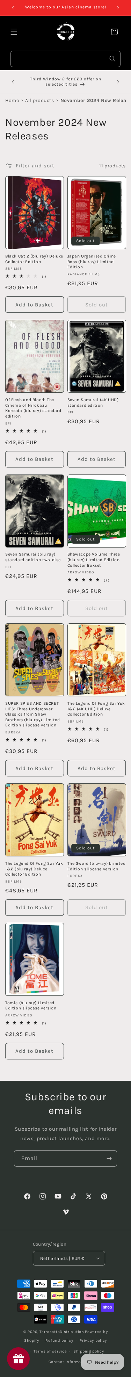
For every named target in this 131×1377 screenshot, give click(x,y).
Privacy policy (93, 1340)
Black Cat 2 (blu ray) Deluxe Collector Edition (34, 259)
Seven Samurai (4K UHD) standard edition (93, 402)
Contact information (69, 1362)
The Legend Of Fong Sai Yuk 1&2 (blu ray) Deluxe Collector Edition (34, 869)
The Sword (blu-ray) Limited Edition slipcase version (96, 866)
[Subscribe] (109, 1158)
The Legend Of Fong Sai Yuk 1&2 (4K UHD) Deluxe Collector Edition (96, 709)
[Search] (112, 58)
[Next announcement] (118, 7)
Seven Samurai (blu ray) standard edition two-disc (33, 557)
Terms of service (50, 1351)
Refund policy (59, 1340)
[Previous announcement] (13, 7)
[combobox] (65, 59)
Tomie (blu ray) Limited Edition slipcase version (30, 1005)
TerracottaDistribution (61, 1331)
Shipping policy (88, 1351)
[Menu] (14, 31)
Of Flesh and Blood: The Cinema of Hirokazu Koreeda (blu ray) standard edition (33, 408)
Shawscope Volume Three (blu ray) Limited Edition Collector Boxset (93, 559)
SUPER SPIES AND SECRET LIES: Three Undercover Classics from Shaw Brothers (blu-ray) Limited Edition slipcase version (32, 714)
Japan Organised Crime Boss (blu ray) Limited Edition (91, 261)
